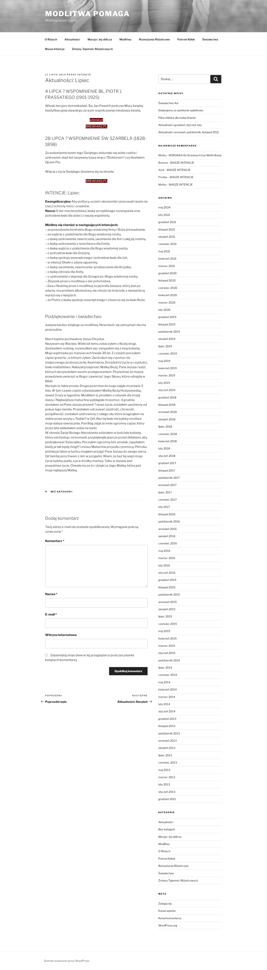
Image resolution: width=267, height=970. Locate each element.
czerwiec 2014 (167, 674)
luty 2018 (164, 448)
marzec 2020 (167, 302)
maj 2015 (164, 631)
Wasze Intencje (55, 49)
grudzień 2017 (167, 463)
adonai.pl (96, 120)
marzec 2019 (166, 375)
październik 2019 (169, 331)
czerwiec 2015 (167, 623)
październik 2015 (169, 594)
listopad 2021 (166, 229)
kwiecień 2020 (167, 295)
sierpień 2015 (166, 609)
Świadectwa (210, 39)
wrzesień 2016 (167, 529)
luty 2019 (164, 382)
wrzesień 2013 (167, 740)
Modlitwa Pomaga (87, 13)
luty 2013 (164, 784)
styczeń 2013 (166, 791)
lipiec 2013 (165, 755)
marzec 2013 (166, 777)
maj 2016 (164, 550)
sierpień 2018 (166, 419)
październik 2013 (169, 733)
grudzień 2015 (167, 579)
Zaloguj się (165, 903)
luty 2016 (164, 565)
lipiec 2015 (165, 616)
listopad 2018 (166, 404)
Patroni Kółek (186, 39)
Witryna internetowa (61, 635)
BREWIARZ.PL (96, 126)
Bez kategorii (62, 491)
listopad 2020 (167, 280)
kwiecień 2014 (167, 689)
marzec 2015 (166, 645)
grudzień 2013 (167, 718)
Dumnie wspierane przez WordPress (66, 960)
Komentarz (54, 541)
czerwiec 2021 (167, 244)
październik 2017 (169, 477)
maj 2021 (164, 251)
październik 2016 (169, 521)
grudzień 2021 (167, 222)
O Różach (51, 39)
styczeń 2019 (166, 390)
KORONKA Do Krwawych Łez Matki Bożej (195, 155)
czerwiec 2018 (167, 434)
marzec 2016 (166, 558)
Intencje (84, 74)
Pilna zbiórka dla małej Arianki (177, 117)
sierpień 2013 (166, 747)
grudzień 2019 (167, 317)
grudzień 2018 (167, 397)
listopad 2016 (166, 514)
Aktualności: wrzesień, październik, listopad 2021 (188, 132)
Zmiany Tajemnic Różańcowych (92, 49)
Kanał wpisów (167, 910)
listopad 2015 (166, 587)
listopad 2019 (166, 324)
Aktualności (72, 39)
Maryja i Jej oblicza (100, 39)
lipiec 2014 (165, 667)
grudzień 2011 (167, 799)
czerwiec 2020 (167, 287)
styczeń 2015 (166, 653)
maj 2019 (164, 361)
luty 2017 (164, 506)
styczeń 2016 (166, 572)
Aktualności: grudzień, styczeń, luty (180, 125)
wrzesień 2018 (167, 412)
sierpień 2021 (166, 236)
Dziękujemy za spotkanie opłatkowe (180, 110)
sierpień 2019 (166, 338)
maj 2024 (164, 207)
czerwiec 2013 (167, 762)
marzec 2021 (166, 266)
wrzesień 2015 (167, 602)
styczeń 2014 (166, 711)
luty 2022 (164, 214)
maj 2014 (164, 682)
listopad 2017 (166, 470)
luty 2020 (164, 309)
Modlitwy (125, 39)
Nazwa (51, 594)
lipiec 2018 (165, 426)
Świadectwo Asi (168, 103)
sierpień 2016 (166, 536)
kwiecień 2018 (167, 441)
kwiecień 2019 (167, 368)
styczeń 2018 (166, 455)
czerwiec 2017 (167, 499)
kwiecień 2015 (167, 638)
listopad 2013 (166, 726)
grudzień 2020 (167, 273)
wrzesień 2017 (167, 485)
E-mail (51, 614)
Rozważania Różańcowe (154, 39)
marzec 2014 (166, 696)
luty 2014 (164, 704)
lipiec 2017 (165, 492)
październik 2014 (169, 660)
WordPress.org (167, 925)
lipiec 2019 (165, 346)
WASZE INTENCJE (182, 162)
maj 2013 (164, 770)
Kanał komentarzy (169, 918)
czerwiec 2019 (167, 353)
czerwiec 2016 (167, 543)
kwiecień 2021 (167, 258)
